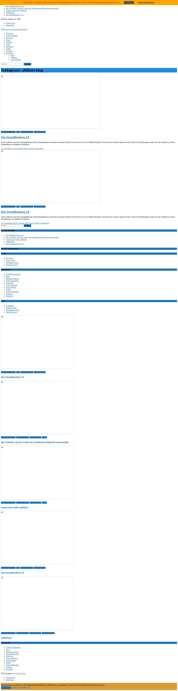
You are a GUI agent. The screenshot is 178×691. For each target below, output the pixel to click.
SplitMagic (6, 637)
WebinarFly (10, 13)
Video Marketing (12, 292)
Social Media (16, 60)
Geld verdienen (12, 36)
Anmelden (10, 306)
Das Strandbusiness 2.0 (15, 6)
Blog (12, 55)
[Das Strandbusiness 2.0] (89, 102)
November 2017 (12, 265)
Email (8, 40)
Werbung (9, 51)
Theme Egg (20, 673)
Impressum (10, 25)
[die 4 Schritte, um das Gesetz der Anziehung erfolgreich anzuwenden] (89, 407)
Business (9, 38)
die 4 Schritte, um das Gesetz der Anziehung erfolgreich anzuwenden (32, 8)
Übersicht (9, 34)
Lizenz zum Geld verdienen (16, 10)
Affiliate (9, 42)
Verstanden (6, 687)
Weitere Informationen (20, 687)
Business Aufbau (26, 132)
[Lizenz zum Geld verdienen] (89, 473)
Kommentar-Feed (12, 310)
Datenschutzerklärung (146, 2)
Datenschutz (10, 23)
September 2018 (12, 263)
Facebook (9, 47)
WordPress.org (11, 312)
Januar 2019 (10, 260)
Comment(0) (38, 149)
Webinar (14, 58)
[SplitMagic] (89, 603)
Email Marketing (12, 281)
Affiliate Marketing (8, 132)
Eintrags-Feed (11, 308)
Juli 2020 (9, 258)
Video (8, 44)
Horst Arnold (28, 149)
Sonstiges (9, 53)
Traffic (8, 49)
